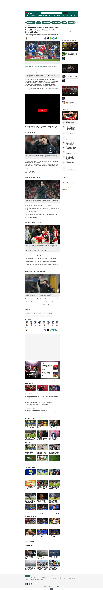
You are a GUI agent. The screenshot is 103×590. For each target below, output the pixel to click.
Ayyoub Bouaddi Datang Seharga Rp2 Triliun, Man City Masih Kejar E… (71, 80)
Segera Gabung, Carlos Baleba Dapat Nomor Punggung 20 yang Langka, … (71, 98)
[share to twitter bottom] (48, 330)
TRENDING (64, 172)
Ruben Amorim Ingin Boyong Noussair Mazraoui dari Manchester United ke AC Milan (30, 525)
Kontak (26, 577)
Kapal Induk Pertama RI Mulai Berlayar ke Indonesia (54, 557)
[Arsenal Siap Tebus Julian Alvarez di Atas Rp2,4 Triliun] (70, 115)
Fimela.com (63, 578)
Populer (65, 109)
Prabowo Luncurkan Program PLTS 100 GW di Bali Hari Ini (29, 557)
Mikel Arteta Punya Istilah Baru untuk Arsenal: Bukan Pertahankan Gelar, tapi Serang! (42, 392)
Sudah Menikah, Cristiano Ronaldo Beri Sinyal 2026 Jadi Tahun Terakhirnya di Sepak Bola (53, 463)
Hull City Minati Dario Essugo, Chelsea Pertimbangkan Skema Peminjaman (71, 143)
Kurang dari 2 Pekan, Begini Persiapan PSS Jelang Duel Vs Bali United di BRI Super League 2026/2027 (42, 487)
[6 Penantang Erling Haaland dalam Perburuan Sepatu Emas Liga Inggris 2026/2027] (63, 58)
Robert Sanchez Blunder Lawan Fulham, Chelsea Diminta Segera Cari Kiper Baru (53, 501)
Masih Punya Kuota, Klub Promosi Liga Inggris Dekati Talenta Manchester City (70, 139)
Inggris (50, 15)
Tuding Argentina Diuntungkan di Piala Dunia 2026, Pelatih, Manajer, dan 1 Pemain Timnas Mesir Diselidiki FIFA (30, 463)
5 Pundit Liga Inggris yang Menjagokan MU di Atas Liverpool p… (71, 103)
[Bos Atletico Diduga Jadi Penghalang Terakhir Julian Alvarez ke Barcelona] (70, 68)
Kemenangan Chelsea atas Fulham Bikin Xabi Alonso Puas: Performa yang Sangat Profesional (54, 512)
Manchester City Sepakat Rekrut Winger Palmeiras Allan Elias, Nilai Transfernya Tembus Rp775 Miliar (30, 501)
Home (28, 15)
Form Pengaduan (44, 577)
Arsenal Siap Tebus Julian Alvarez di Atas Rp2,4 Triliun (70, 123)
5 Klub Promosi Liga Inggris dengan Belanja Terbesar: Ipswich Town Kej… (71, 54)
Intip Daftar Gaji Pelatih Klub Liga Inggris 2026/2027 (37, 410)
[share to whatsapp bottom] (51, 330)
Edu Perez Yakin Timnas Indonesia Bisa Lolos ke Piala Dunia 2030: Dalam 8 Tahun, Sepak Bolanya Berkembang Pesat (42, 463)
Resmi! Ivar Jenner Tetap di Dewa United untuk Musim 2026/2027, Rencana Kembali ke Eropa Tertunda (30, 438)
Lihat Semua (74, 109)
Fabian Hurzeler (31, 67)
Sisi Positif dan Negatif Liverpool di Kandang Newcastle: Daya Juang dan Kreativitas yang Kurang (70, 163)
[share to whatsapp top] (51, 38)
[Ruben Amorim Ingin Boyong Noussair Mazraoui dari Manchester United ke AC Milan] (70, 91)
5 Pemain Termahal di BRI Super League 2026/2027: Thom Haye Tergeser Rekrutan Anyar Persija (42, 476)
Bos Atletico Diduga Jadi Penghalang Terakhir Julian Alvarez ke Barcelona (68, 71)
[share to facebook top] (45, 38)
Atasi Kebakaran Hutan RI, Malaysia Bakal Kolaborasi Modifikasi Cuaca (30, 568)
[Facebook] (26, 584)
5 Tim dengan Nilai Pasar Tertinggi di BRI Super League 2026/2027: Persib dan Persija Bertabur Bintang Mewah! (53, 476)
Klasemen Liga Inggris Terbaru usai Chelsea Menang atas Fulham (41, 536)
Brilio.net (54, 578)
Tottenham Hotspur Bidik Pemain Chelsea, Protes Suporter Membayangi (70, 169)
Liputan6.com (55, 577)
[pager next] (77, 22)
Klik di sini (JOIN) (32, 129)
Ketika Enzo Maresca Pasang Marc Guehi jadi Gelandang (71, 148)
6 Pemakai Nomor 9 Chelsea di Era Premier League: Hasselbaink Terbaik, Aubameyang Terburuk (69, 49)
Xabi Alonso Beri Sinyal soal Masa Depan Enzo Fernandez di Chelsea (30, 512)
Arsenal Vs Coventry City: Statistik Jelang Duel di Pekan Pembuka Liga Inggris (29, 392)
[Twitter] (27, 584)
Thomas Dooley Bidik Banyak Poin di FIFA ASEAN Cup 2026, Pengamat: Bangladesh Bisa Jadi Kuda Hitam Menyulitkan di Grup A (54, 438)
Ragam (67, 15)
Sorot (27, 548)
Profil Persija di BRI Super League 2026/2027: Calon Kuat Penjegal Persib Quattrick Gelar (30, 487)
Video (71, 15)
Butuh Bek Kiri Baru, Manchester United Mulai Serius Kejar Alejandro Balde (54, 536)
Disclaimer (32, 577)
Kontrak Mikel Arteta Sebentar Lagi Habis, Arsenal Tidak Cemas (39, 402)
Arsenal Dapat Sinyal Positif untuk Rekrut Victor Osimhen (38, 404)
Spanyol (58, 15)
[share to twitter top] (48, 38)
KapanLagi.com (72, 578)
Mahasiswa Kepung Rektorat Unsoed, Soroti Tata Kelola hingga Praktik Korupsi (42, 568)
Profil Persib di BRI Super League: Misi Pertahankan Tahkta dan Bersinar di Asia (30, 476)
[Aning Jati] (26, 38)
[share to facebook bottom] (45, 330)
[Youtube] (31, 584)
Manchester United (31, 516)
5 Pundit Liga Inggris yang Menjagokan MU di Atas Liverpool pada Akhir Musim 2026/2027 (54, 525)
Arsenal (36, 66)
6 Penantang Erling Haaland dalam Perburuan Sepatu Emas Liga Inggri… (71, 58)
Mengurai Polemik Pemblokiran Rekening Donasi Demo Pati (53, 568)
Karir (42, 579)
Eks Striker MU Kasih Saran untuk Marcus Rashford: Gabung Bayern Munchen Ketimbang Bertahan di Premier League (30, 536)
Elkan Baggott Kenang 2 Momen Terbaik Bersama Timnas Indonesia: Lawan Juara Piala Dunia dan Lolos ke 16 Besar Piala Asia (42, 452)
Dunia (54, 15)
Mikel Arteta (39, 66)
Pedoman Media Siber (34, 579)
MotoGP (63, 15)
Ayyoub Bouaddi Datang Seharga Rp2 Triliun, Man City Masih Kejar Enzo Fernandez (71, 153)
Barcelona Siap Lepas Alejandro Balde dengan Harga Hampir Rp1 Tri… (71, 76)
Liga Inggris (28, 492)
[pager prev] (25, 22)
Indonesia (40, 15)
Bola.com (62, 577)
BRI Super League (33, 15)
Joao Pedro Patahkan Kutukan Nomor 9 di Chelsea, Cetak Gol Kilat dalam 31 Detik (41, 501)
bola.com (46, 586)
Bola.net (71, 577)
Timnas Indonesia (30, 418)
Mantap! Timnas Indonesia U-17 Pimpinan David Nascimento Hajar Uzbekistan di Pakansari (42, 427)
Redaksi (26, 579)
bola (31, 13)
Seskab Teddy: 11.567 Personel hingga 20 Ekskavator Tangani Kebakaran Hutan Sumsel (41, 557)
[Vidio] (29, 584)
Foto (74, 15)
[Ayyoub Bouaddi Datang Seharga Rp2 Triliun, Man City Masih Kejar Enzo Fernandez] (63, 80)
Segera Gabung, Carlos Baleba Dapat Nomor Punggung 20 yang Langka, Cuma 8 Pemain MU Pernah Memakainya (42, 512)
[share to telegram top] (53, 38)
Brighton (26, 67)
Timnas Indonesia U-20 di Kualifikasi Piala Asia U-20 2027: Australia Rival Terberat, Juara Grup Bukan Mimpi (42, 438)
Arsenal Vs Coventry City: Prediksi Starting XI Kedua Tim (54, 392)
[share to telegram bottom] (53, 330)
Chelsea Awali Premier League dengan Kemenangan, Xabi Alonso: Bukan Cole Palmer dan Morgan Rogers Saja (71, 128)
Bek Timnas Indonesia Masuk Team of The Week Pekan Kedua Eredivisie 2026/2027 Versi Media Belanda (53, 427)
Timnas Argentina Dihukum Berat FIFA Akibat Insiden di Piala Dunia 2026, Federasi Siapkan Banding (54, 452)
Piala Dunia (45, 15)
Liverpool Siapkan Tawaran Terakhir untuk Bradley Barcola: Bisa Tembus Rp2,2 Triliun (70, 158)
